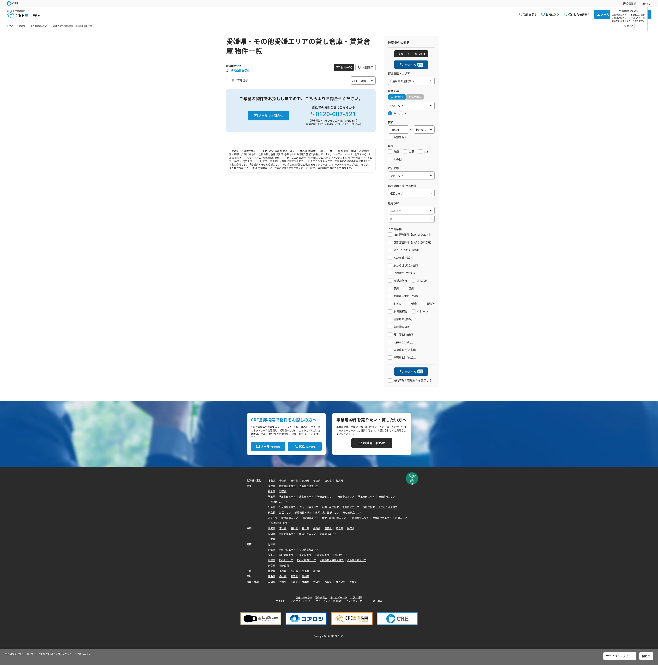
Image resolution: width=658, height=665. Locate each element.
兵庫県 (271, 560)
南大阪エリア (324, 555)
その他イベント (338, 597)
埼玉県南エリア (386, 496)
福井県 (305, 528)
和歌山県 (284, 565)
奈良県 (271, 565)
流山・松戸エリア (308, 507)
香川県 (283, 576)
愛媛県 (294, 576)
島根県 (283, 571)
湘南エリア (401, 517)
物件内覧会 (321, 597)
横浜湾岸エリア (289, 517)
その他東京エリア (352, 512)
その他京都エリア (308, 549)
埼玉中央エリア (346, 496)
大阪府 (271, 555)
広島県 (305, 571)
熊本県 (305, 581)
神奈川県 (273, 517)
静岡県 (350, 528)
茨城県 (271, 486)
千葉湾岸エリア (287, 507)
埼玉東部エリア (366, 496)
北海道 (271, 480)
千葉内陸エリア (350, 507)
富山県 (283, 528)
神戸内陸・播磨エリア (332, 560)
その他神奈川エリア (279, 523)
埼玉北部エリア (287, 496)
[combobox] (411, 210)
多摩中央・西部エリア (327, 512)
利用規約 (338, 600)
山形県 (328, 480)
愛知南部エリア (328, 533)
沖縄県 (353, 581)
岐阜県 (339, 528)
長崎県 (294, 581)
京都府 (271, 549)
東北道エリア (306, 496)
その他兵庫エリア (356, 560)
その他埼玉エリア (277, 501)
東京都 (271, 512)
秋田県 (316, 480)
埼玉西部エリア (325, 496)
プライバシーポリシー (358, 600)
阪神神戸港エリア (306, 560)
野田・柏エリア (330, 507)
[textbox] (411, 211)
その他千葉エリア (388, 507)
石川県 (294, 528)
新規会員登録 (629, 3)
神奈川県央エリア (359, 517)
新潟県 (271, 528)
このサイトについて (301, 600)
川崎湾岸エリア (310, 517)
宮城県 (305, 480)
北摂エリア (341, 555)
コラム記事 (356, 597)
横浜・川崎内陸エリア (334, 517)
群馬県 (283, 491)
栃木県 (271, 491)
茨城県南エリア (287, 486)
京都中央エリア (287, 549)
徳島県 (271, 576)
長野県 (328, 528)
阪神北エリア (286, 560)
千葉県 (271, 507)
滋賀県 (271, 544)
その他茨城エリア (308, 486)
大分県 (316, 581)
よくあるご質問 (412, 476)
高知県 (305, 576)
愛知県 (271, 533)
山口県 (316, 571)
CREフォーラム (304, 597)
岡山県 (294, 571)
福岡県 (271, 581)
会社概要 (377, 600)
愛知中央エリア (307, 533)
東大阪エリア (306, 555)
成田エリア (369, 507)
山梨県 (316, 528)
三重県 (271, 539)
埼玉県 (271, 496)
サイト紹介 (282, 600)
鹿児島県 (340, 581)
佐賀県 (283, 581)
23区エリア (285, 512)
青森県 (283, 480)
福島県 (339, 480)
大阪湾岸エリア (287, 555)
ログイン (646, 3)
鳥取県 (271, 571)
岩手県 (294, 480)
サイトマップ (322, 600)
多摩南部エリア (303, 512)
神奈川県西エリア (382, 517)
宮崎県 (328, 581)
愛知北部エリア (287, 533)
